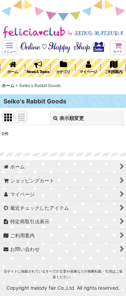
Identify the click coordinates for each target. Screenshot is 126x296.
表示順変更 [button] (71, 118)
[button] (9, 47)
